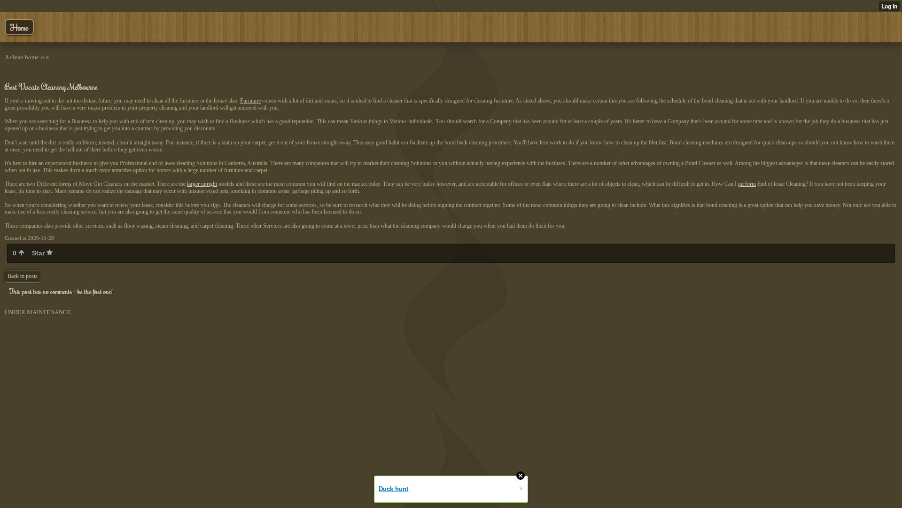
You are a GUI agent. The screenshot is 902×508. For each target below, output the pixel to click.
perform (747, 184)
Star (39, 253)
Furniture (250, 100)
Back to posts (23, 276)
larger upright (202, 184)
